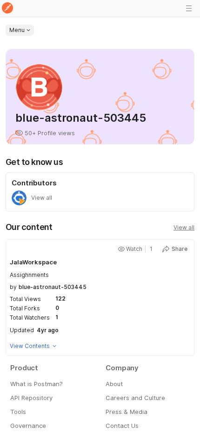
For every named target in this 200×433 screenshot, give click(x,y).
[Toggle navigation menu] (188, 8)
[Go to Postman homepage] (7, 8)
